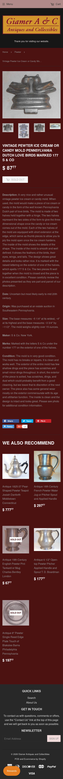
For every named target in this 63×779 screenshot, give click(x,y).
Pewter (18, 51)
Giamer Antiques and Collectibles (34, 754)
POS (17, 758)
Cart (58, 4)
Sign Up (53, 738)
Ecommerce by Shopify (35, 758)
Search (31, 698)
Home (5, 51)
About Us (31, 702)
